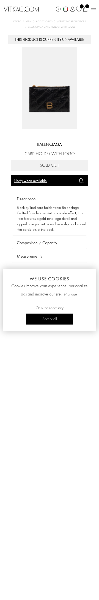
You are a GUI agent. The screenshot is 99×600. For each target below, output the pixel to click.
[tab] (49, 199)
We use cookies (49, 279)
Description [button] (26, 199)
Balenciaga (49, 144)
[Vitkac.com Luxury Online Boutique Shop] (21, 8)
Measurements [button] (29, 256)
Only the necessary (50, 308)
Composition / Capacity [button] (37, 243)
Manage (70, 294)
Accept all (49, 319)
